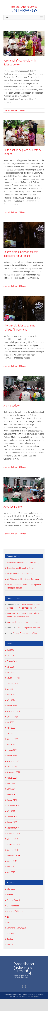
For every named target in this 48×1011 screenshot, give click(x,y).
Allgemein (6, 110)
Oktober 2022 (12, 739)
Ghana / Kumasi (13, 900)
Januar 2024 (12, 705)
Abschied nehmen (13, 506)
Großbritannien (13, 905)
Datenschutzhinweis (33, 996)
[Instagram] (24, 986)
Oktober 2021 (12, 766)
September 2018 (13, 855)
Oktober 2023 (12, 717)
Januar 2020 (12, 822)
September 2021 (13, 772)
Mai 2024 (10, 689)
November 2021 (13, 761)
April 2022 (11, 744)
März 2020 (11, 811)
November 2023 (13, 711)
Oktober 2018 (12, 850)
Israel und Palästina (14, 911)
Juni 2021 (11, 783)
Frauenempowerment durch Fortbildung (23, 562)
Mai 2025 (10, 667)
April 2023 (11, 728)
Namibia (10, 922)
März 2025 (11, 672)
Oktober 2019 (12, 839)
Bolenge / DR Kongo (18, 110)
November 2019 (13, 833)
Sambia (10, 939)
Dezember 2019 (13, 828)
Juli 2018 (10, 866)
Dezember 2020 (13, 805)
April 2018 (11, 872)
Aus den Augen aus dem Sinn (28, 627)
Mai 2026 (10, 655)
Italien (9, 917)
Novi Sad (10, 933)
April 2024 (11, 694)
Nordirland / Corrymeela (16, 928)
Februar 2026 (12, 661)
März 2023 (11, 733)
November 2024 (13, 678)
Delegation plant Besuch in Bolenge (21, 568)
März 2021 (11, 789)
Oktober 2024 (12, 683)
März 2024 (11, 700)
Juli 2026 (10, 650)
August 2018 (12, 861)
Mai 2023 (10, 722)
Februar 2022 (12, 750)
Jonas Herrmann (13, 613)
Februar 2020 (12, 816)
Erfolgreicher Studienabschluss (19, 573)
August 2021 (12, 778)
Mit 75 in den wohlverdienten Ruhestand (23, 579)
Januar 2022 (12, 755)
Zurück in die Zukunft (31, 622)
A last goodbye (11, 405)
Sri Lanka (10, 944)
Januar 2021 (12, 800)
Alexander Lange (13, 622)
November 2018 (13, 844)
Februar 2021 (12, 794)
